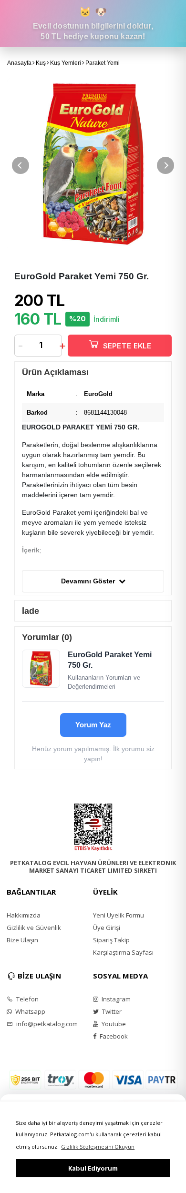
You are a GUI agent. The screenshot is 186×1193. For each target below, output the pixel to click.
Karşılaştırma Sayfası (123, 952)
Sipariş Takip (111, 940)
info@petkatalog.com (46, 1024)
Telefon (27, 999)
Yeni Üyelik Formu (118, 915)
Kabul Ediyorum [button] (93, 1168)
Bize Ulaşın (22, 940)
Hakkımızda (24, 915)
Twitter (111, 1011)
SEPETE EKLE (127, 345)
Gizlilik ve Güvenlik (34, 927)
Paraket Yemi (102, 63)
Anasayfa (19, 63)
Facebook (113, 1036)
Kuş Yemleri (65, 63)
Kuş (41, 63)
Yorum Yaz (93, 725)
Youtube (113, 1024)
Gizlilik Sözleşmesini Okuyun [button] (97, 1146)
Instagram (115, 999)
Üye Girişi (106, 927)
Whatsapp (29, 1011)
